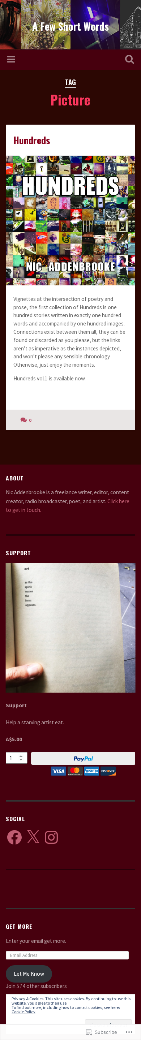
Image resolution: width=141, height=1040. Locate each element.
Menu (12, 59)
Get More (19, 926)
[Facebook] (14, 837)
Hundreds (31, 140)
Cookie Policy (23, 1011)
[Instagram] (51, 837)
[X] (33, 837)
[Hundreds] (71, 220)
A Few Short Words (70, 26)
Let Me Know (29, 973)
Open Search (128, 60)
